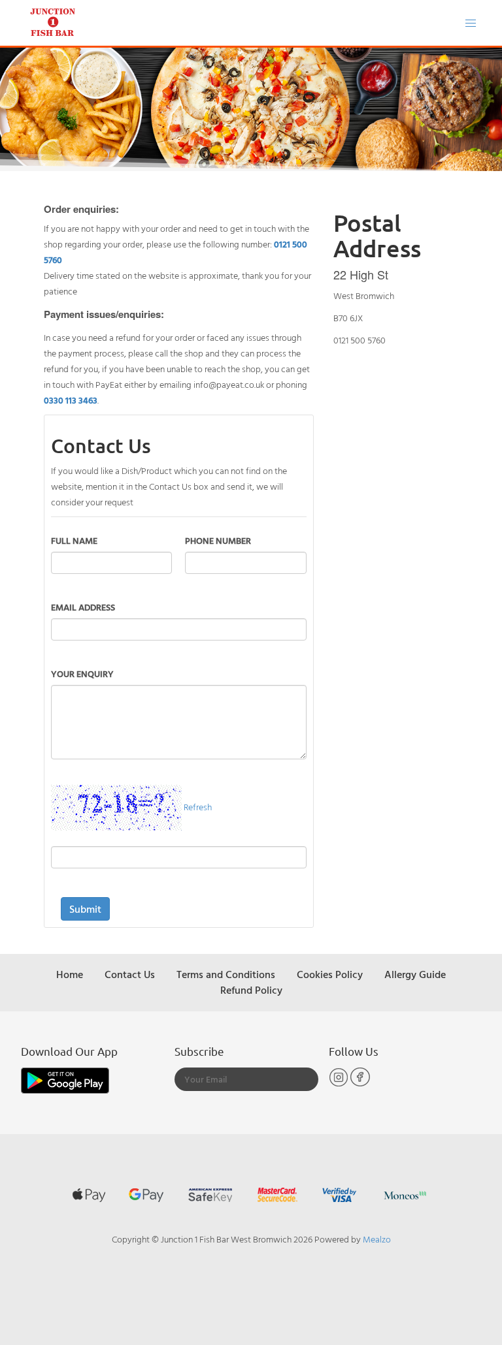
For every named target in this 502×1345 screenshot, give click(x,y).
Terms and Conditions (225, 974)
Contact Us (130, 974)
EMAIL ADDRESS (83, 607)
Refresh (198, 806)
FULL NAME (74, 540)
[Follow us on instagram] (339, 1083)
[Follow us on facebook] (360, 1083)
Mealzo (377, 1239)
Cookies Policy (330, 974)
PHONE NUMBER (218, 540)
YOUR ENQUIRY (82, 673)
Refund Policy (251, 990)
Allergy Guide (415, 974)
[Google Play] (65, 1079)
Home (69, 974)
